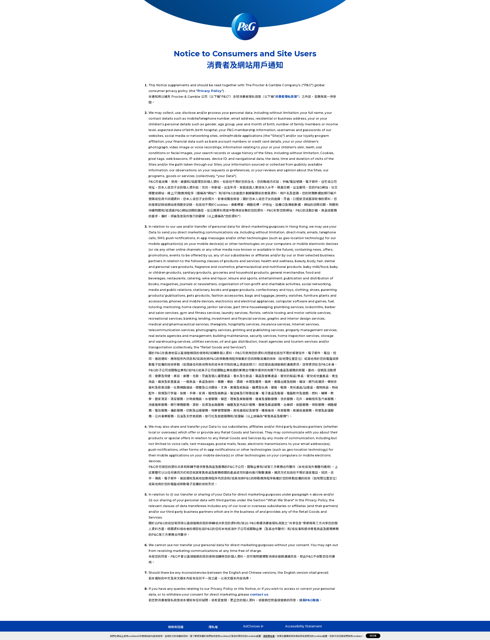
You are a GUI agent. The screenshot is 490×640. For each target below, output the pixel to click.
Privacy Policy (210, 91)
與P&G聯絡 (310, 600)
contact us (259, 594)
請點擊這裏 (269, 636)
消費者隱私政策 (286, 96)
